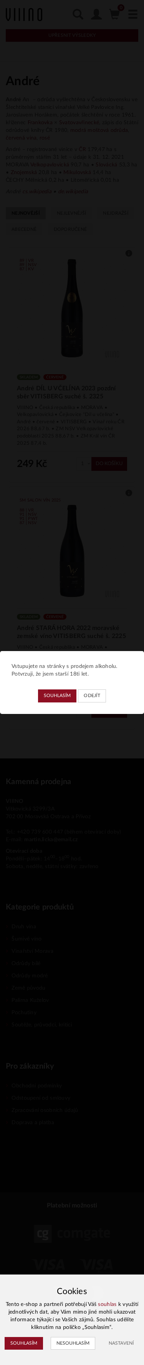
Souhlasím (57, 695)
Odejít (92, 695)
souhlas (107, 1304)
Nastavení (121, 1343)
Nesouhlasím (72, 1343)
